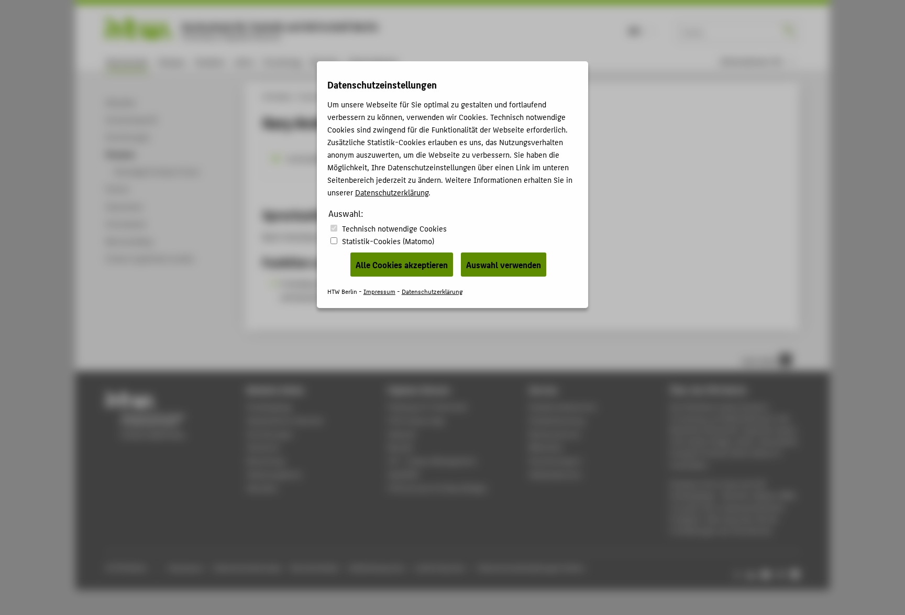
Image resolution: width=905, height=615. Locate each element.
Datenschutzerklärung (391, 192)
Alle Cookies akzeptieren (402, 264)
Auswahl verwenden (503, 264)
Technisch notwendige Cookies (394, 228)
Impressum (379, 291)
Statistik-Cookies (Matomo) (388, 241)
